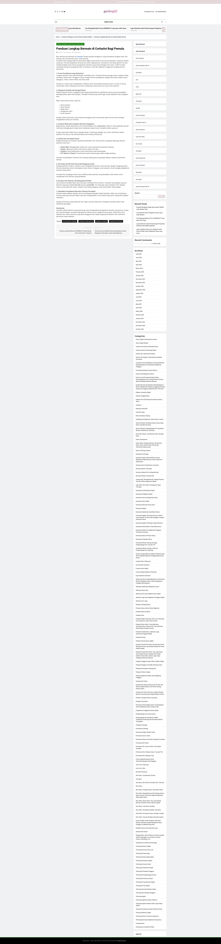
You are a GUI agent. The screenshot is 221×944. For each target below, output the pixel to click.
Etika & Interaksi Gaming (143, 416)
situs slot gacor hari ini (142, 65)
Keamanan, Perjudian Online (144, 539)
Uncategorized (140, 923)
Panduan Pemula (140, 637)
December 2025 (140, 279)
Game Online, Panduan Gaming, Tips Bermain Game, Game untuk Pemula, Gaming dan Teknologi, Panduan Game (149, 445)
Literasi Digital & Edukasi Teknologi (146, 572)
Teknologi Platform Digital (143, 912)
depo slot (138, 94)
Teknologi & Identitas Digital (144, 860)
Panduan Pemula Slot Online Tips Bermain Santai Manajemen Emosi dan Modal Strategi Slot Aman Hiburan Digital (150, 646)
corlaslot (80, 56)
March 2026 (139, 268)
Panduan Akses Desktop (143, 611)
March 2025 (139, 311)
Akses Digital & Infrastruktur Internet (146, 339)
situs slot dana (140, 136)
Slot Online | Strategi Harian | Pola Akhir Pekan (149, 790)
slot (137, 80)
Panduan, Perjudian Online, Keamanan (146, 698)
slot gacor (139, 72)
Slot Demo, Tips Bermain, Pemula (145, 775)
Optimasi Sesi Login (141, 601)
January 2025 (139, 318)
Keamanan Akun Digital (142, 501)
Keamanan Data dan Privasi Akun (145, 505)
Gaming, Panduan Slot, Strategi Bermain (147, 472)
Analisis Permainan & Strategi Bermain (147, 346)
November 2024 (140, 325)
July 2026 (138, 254)
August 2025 (139, 293)
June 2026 (139, 257)
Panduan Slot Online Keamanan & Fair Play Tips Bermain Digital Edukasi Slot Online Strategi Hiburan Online (149, 686)
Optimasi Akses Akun (142, 590)
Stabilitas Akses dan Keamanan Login (147, 828)
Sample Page (108, 22)
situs (137, 87)
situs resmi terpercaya (142, 764)
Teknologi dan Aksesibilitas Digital (146, 889)
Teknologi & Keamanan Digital (144, 867)
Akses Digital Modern (142, 343)
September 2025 (140, 290)
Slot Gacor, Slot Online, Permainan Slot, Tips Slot (150, 782)
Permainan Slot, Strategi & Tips (145, 755)
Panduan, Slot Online (142, 701)
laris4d (138, 108)
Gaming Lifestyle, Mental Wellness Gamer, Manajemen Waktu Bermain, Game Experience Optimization (149, 459)
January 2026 (139, 275)
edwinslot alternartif (141, 408)
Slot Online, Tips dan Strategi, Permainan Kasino (150, 817)
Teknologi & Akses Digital (143, 846)
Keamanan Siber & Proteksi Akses (145, 535)
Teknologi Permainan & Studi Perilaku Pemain (149, 909)
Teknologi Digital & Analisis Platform (146, 900)
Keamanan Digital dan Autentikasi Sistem (148, 512)
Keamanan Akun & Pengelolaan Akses (147, 497)
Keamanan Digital (141, 508)
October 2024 (140, 329)
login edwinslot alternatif (143, 575)
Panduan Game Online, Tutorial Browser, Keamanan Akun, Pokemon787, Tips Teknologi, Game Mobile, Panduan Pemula (149, 626)
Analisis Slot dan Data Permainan (145, 354)
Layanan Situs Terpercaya (143, 561)
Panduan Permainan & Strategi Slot (146, 668)
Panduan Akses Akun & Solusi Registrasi (147, 608)
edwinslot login (140, 412)
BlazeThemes (122, 940)
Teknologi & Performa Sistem (144, 878)
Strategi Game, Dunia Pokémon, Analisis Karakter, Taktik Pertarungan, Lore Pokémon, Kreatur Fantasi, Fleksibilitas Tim (150, 837)
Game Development (141, 439)
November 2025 (140, 282)
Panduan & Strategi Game (143, 604)
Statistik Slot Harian (142, 831)
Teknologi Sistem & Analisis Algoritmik (147, 916)
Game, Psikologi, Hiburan (143, 450)
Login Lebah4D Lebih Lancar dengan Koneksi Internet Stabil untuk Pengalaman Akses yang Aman (149, 231)
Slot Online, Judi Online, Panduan (145, 806)
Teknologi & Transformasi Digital (145, 882)
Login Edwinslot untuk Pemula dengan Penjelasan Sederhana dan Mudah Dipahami (131, 2)
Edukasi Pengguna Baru (142, 396)
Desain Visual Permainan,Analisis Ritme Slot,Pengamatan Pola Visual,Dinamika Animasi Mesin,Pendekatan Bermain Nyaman (149, 379)
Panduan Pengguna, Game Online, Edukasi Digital (70, 44)
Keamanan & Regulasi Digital (144, 494)
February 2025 (140, 315)
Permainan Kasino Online (143, 736)
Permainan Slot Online (142, 743)
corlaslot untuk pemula (86, 221)
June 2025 (139, 300)
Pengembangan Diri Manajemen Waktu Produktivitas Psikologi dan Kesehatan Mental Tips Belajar (149, 719)
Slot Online (139, 786)
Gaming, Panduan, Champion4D (145, 476)
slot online (139, 144)
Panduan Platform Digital (143, 672)
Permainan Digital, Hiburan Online (145, 732)
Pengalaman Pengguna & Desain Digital (147, 710)
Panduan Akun (140, 615)
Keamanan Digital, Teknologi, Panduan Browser (149, 523)
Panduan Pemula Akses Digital (144, 641)
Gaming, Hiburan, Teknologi (144, 468)
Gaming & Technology (142, 454)
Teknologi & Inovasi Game (143, 864)
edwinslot (138, 405)
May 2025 (138, 304)
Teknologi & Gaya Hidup (143, 853)
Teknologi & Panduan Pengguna (145, 871)
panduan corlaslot (101, 221)
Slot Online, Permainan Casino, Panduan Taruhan (150, 813)
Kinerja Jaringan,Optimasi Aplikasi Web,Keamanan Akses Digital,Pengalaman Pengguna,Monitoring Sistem (150, 556)
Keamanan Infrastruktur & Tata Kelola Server (148, 526)
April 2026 (139, 265)
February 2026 (140, 272)
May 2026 (138, 261)
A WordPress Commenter (143, 243)
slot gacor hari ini (141, 122)
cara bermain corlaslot (69, 221)
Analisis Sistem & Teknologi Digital (146, 350)
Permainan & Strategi (142, 728)
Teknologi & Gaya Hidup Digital (145, 857)
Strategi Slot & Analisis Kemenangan (146, 843)
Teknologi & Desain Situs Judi (144, 850)
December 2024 (140, 322)
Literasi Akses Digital (142, 568)
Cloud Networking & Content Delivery (146, 370)
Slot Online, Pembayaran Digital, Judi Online (148, 810)
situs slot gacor (140, 115)
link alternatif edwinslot (142, 565)
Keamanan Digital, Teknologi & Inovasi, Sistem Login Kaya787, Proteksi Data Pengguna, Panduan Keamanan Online (150, 517)
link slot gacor (140, 58)
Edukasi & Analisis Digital (143, 392)
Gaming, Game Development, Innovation (147, 465)
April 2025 (139, 307)
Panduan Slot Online (116, 221)
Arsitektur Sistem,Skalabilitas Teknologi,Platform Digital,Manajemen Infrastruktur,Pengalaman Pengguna (150, 364)
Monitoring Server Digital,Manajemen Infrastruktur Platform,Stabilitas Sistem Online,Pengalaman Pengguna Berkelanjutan (150, 581)
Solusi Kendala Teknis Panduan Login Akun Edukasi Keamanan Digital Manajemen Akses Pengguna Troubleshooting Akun (149, 822)
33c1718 (60, 52)
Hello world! (156, 243)
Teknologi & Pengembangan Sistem (146, 875)
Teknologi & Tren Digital (143, 885)
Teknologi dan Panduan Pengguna (145, 893)
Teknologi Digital (141, 896)
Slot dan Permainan (141, 772)
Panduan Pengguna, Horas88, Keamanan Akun (149, 665)
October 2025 (140, 286)
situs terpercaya (140, 158)
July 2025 (138, 297)
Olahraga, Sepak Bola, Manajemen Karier (147, 586)
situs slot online (140, 768)
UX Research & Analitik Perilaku (145, 927)
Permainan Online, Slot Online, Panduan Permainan (150, 739)
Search (137, 193)
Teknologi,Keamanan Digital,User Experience (149, 920)
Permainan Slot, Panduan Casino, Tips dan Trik (149, 752)
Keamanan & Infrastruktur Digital (145, 490)
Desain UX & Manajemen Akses (145, 374)
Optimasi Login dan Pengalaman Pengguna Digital (150, 597)
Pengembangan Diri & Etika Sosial (145, 714)
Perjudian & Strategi (141, 725)
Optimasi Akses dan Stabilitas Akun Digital (148, 594)
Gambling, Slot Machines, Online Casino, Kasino (149, 419)
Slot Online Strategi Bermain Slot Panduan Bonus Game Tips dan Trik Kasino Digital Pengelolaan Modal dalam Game (150, 795)
